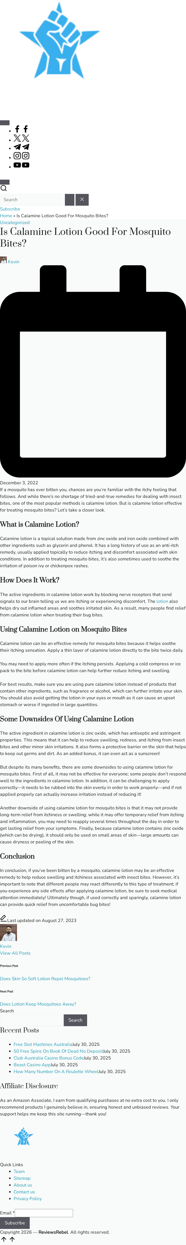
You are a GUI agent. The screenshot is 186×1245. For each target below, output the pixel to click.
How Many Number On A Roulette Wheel (56, 1072)
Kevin (5, 946)
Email (7, 1213)
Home (6, 216)
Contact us (24, 1192)
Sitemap (22, 1178)
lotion (162, 601)
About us (23, 1185)
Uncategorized (15, 223)
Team (19, 1171)
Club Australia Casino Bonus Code (49, 1058)
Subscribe (15, 1223)
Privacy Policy (28, 1199)
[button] (69, 200)
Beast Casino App (32, 1065)
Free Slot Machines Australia (43, 1044)
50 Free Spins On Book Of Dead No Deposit (58, 1051)
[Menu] (5, 122)
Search (7, 1011)
